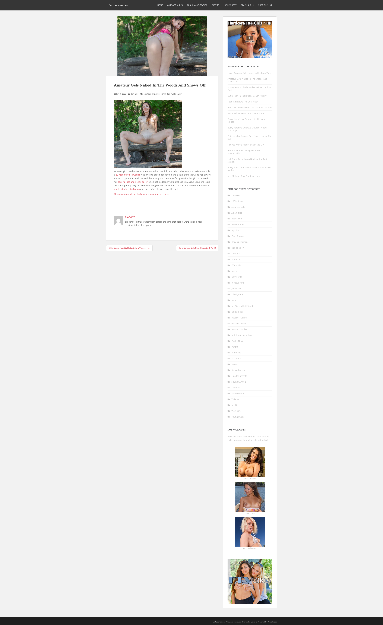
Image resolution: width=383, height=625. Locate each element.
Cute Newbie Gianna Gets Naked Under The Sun (250, 137)
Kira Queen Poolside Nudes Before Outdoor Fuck (249, 88)
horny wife (236, 276)
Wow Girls (236, 410)
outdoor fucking (239, 317)
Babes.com (236, 218)
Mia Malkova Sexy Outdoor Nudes (244, 176)
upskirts (235, 405)
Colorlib (254, 622)
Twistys (235, 399)
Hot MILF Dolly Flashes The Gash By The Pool (250, 107)
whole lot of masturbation (127, 189)
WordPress (272, 622)
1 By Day (235, 195)
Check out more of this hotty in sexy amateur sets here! (141, 194)
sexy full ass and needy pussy (133, 181)
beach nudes (247, 5)
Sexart (234, 364)
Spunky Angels (238, 381)
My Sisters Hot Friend (242, 306)
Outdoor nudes (118, 5)
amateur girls (149, 93)
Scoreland (236, 358)
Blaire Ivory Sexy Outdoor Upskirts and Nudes (247, 120)
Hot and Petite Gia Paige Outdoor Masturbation (244, 152)
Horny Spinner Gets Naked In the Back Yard (249, 73)
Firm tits (235, 253)
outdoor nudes (175, 5)
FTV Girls (235, 259)
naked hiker (237, 311)
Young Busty (237, 416)
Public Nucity (230, 5)
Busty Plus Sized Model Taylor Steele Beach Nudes (249, 169)
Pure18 (234, 346)
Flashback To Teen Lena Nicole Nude (246, 113)
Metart (234, 300)
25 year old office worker (128, 174)
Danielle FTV (237, 247)
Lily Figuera (237, 294)
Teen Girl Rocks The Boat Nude (243, 101)
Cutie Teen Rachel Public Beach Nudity (247, 95)
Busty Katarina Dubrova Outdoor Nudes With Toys (248, 129)
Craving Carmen (239, 241)
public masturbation (197, 5)
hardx (234, 271)
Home (160, 5)
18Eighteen (237, 201)
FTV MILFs (236, 265)
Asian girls (236, 212)
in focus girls (237, 282)
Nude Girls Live (265, 5)
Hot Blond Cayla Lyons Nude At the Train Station (248, 160)
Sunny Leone (237, 393)
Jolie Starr (236, 288)
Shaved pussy (238, 370)
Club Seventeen (239, 236)
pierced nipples (239, 329)
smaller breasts (239, 375)
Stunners (236, 387)
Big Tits (215, 5)
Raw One (134, 93)
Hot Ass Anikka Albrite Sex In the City (246, 144)
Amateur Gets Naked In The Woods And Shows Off (247, 80)
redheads (236, 352)
